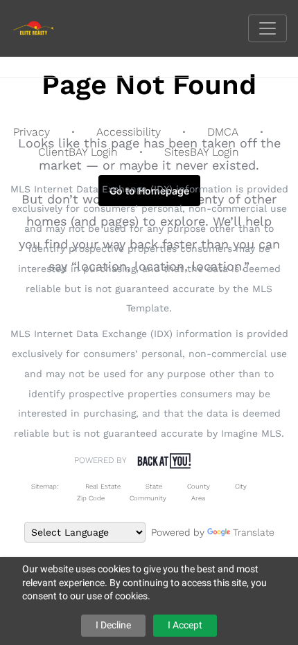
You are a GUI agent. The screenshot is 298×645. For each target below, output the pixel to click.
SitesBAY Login (201, 151)
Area (198, 498)
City (241, 486)
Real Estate (102, 486)
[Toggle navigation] (267, 28)
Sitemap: (44, 486)
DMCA (222, 131)
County (198, 486)
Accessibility (128, 131)
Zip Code (91, 498)
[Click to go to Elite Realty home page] (44, 27)
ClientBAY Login (78, 151)
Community (148, 498)
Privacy (31, 131)
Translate (253, 532)
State (154, 486)
